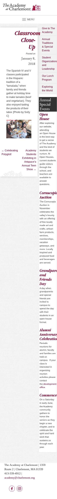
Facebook (12, 489)
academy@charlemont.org (19, 477)
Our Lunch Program (48, 78)
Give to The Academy (48, 30)
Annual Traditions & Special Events (47, 45)
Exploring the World (47, 88)
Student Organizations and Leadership (49, 63)
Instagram (19, 489)
